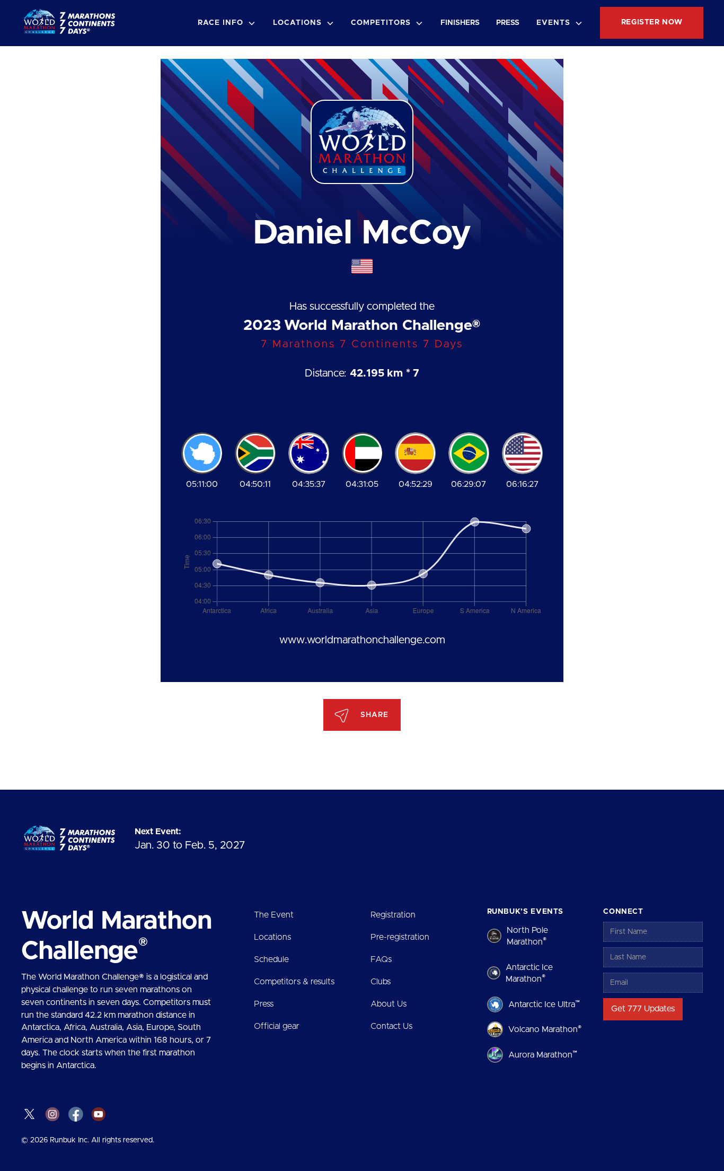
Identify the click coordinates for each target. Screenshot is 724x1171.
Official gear (276, 1026)
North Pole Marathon (527, 936)
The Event (274, 915)
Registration (393, 915)
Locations (272, 937)
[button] (227, 23)
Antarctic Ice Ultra (544, 1004)
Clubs (380, 981)
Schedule (271, 959)
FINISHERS (460, 23)
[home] (71, 23)
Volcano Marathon (544, 1029)
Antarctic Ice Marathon (529, 973)
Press (263, 1004)
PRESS (507, 23)
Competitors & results (294, 981)
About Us (388, 1004)
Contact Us (391, 1026)
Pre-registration (399, 937)
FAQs (381, 959)
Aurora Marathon (542, 1054)
